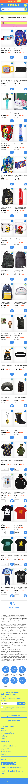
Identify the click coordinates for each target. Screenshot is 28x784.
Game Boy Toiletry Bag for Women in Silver (20, 302)
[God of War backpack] (20, 386)
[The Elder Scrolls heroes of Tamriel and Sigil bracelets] (20, 354)
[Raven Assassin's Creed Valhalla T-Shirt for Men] (20, 576)
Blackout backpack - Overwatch (19, 334)
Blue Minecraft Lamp (19, 143)
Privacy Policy (5, 748)
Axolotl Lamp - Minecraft (18, 112)
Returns (3, 735)
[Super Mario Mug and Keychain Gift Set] (7, 133)
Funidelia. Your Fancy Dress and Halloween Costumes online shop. (13, 5)
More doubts (4, 736)
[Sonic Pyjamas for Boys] (7, 576)
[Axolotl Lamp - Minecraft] (20, 101)
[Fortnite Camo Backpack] (7, 259)
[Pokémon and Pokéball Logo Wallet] (20, 69)
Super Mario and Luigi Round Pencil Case (6, 49)
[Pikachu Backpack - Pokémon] (7, 196)
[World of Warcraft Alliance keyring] (7, 418)
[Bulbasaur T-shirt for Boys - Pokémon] (7, 544)
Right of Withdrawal (6, 751)
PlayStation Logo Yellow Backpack (5, 302)
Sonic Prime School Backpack (19, 49)
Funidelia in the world (7, 745)
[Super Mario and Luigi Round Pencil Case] (7, 38)
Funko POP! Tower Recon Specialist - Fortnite (5, 334)
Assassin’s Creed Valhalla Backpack (19, 271)
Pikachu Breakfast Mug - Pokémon (7, 239)
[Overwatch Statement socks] (20, 418)
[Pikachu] (20, 481)
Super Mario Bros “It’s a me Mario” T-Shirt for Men (7, 493)
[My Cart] (25, 5)
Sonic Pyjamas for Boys (7, 587)
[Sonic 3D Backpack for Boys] (7, 164)
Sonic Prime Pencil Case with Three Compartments (20, 176)
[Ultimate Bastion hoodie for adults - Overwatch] (20, 449)
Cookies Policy (5, 750)
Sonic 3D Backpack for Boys (7, 176)
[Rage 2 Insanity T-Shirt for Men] (7, 513)
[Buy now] (12, 57)
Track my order (15, 721)
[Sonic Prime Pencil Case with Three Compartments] (20, 164)
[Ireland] (2, 763)
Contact (3, 738)
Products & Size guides (7, 732)
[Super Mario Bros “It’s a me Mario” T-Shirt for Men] (7, 481)
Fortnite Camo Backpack (4, 271)
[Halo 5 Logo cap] (7, 386)
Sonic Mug (17, 238)
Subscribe (21, 703)
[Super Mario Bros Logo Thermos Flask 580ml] (20, 196)
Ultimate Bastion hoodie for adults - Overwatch (19, 461)
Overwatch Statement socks (20, 429)
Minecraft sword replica (7, 112)
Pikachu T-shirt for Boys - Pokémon (20, 556)
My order (3, 730)
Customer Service (15, 715)
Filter (5, 23)
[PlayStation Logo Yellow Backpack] (7, 291)
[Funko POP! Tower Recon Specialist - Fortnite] (7, 323)
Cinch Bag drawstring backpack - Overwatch (7, 366)
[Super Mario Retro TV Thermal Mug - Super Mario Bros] (7, 69)
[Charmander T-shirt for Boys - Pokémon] (20, 513)
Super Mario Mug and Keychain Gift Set (6, 144)
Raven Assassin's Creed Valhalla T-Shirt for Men (20, 588)
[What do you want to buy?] (2, 5)
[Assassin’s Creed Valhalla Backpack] (20, 259)
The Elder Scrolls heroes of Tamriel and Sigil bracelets (20, 366)
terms (6, 708)
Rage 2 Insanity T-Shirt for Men (7, 524)
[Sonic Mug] (20, 228)
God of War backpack (20, 397)
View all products (14, 607)
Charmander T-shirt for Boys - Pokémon (20, 524)
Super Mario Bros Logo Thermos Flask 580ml (20, 207)
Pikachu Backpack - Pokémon (6, 207)
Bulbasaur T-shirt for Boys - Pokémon (6, 556)
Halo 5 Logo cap (5, 397)
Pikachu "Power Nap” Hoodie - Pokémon (20, 493)
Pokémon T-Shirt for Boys (6, 461)
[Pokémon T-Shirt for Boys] (7, 449)
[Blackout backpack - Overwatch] (20, 323)
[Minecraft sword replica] (7, 101)
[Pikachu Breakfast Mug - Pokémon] (7, 228)
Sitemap (3, 753)
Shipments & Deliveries (7, 733)
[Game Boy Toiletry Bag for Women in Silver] (20, 291)
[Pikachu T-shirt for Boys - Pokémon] (20, 544)
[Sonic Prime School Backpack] (20, 38)
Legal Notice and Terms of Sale (9, 746)
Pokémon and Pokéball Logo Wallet (20, 81)
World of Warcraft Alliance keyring (6, 429)
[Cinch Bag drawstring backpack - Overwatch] (7, 354)
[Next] (17, 603)
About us (3, 754)
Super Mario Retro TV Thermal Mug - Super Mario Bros (6, 81)
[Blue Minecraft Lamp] (20, 133)
